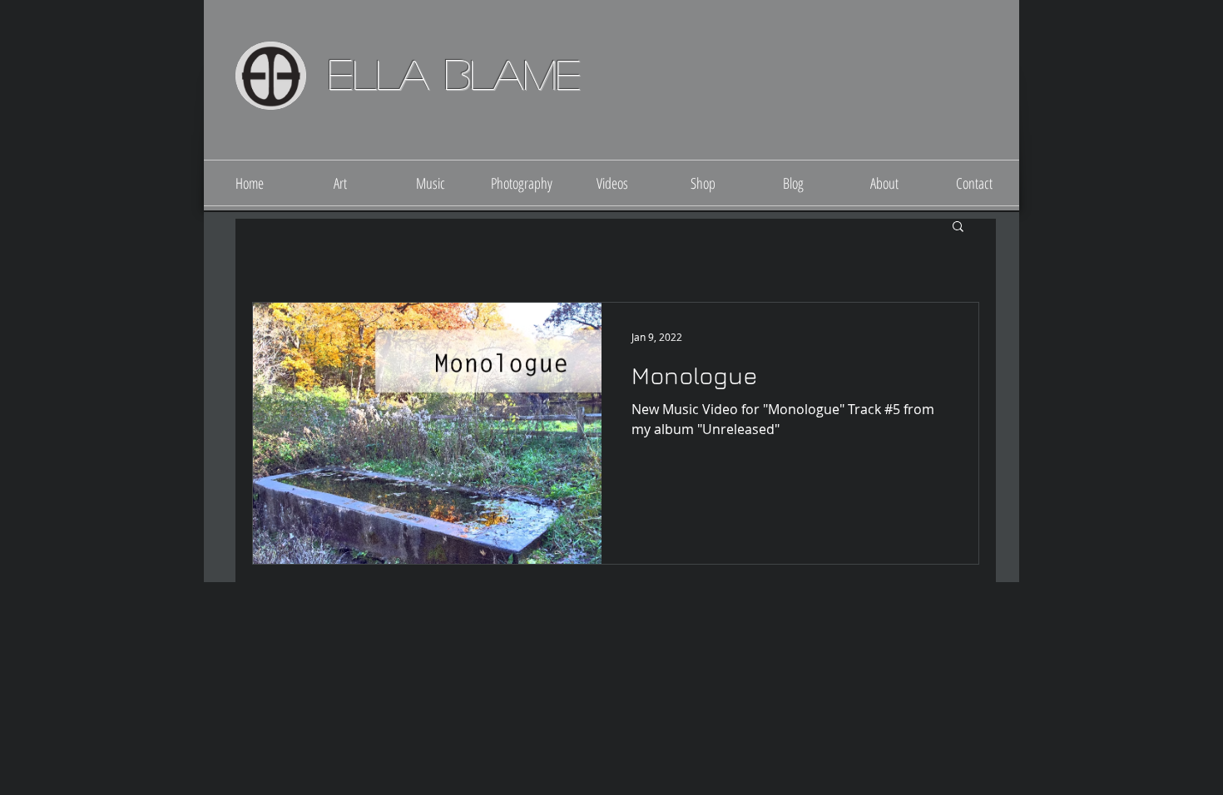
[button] (958, 227)
